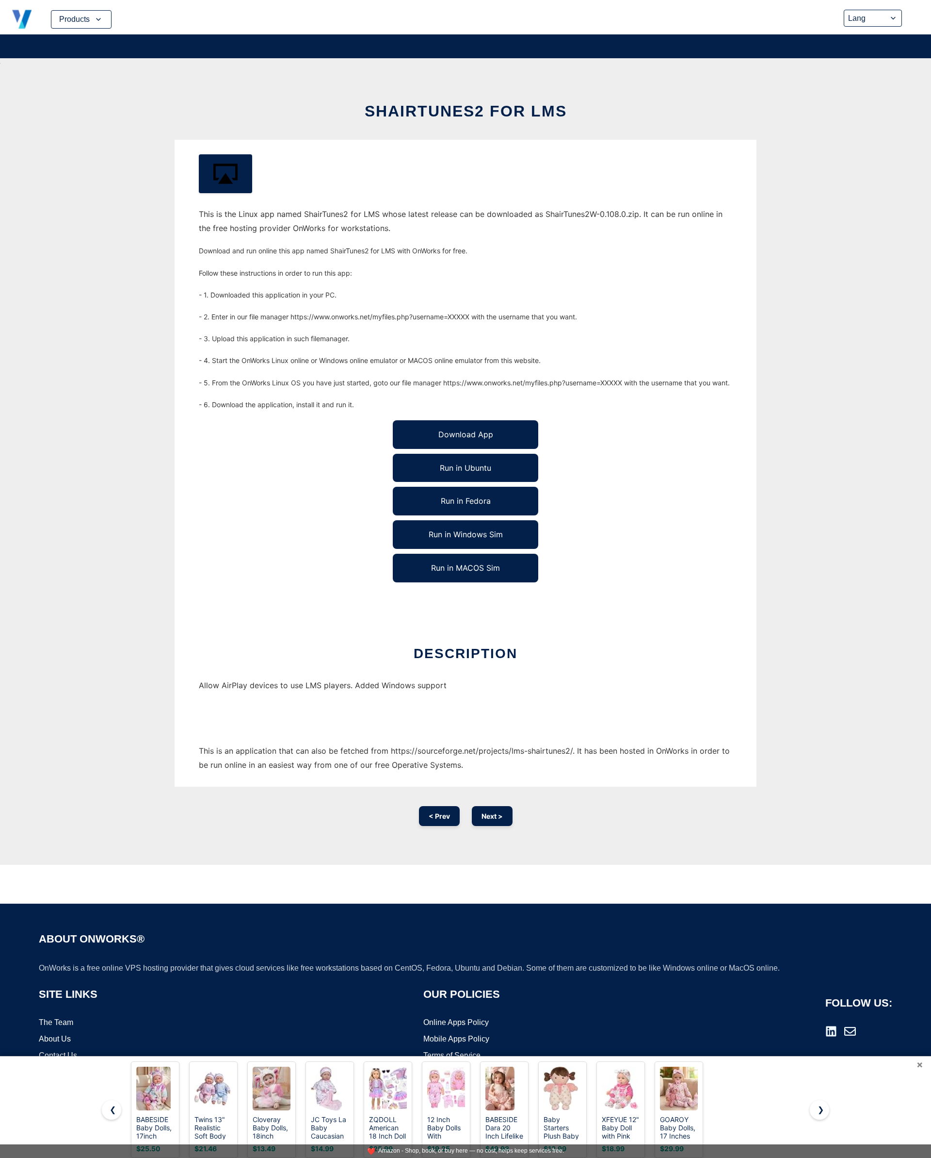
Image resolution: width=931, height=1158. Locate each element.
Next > (492, 816)
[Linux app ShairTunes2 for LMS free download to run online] (225, 173)
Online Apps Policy (456, 1022)
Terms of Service (452, 1055)
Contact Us (58, 1055)
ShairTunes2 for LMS (466, 111)
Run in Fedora (466, 501)
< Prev (439, 816)
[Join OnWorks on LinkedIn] (831, 1031)
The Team (56, 1022)
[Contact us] (850, 1031)
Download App (465, 434)
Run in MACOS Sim (465, 568)
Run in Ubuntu (465, 468)
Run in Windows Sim (466, 534)
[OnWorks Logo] (22, 19)
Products (74, 19)
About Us (55, 1039)
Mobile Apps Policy (456, 1039)
